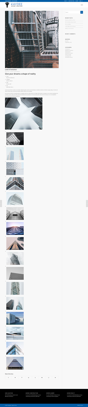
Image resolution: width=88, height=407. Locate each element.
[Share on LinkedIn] (28, 377)
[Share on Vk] (42, 377)
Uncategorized (68, 55)
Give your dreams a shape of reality (70, 22)
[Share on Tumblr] (35, 377)
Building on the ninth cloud (69, 28)
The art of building (68, 24)
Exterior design (68, 54)
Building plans (68, 51)
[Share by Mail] (55, 377)
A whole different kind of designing (70, 26)
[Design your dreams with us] (1, 203)
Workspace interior (69, 57)
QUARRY (77, 0)
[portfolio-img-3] (32, 39)
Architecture (67, 49)
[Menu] (81, 5)
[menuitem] (80, 405)
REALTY (65, 0)
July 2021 (67, 40)
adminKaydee (17, 71)
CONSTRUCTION (71, 0)
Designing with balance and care (70, 19)
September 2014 (68, 42)
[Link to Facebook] (82, 1)
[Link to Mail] (80, 1)
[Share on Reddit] (48, 377)
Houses (12, 71)
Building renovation (69, 53)
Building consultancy (69, 50)
